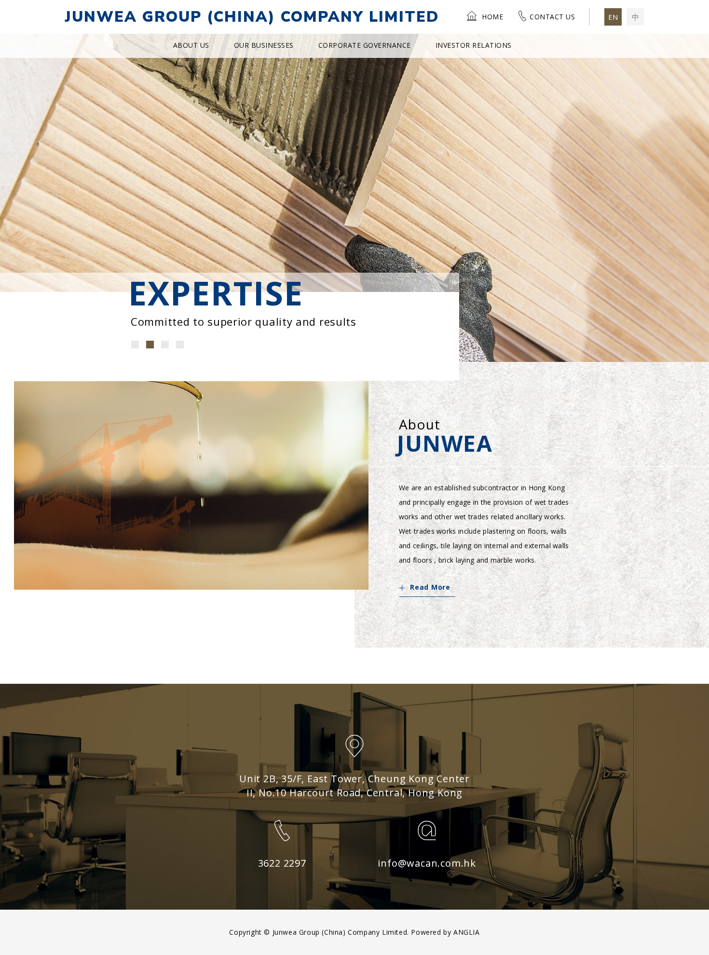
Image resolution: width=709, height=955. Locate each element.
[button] (135, 344)
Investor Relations (474, 45)
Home (492, 16)
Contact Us (552, 16)
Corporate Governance (364, 45)
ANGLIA (466, 932)
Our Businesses (264, 45)
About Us (191, 45)
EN (613, 17)
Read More (430, 587)
